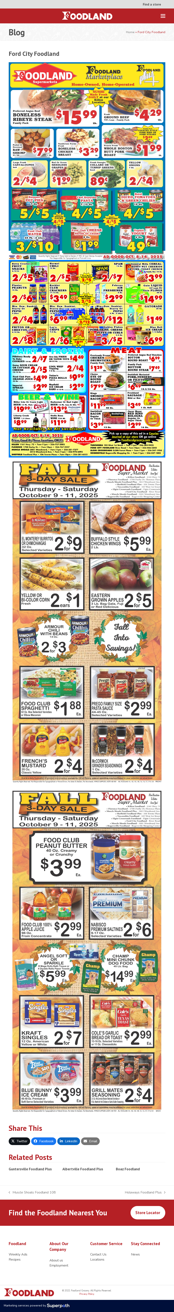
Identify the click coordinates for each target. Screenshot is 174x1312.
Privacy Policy (86, 1294)
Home (130, 32)
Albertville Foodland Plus (82, 1169)
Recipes (15, 1259)
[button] (163, 16)
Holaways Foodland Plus (143, 1192)
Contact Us (98, 1254)
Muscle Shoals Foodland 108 (32, 1192)
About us (56, 1260)
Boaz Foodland (128, 1169)
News (135, 1254)
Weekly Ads (18, 1254)
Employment (58, 1265)
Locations (97, 1259)
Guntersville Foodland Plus (30, 1169)
